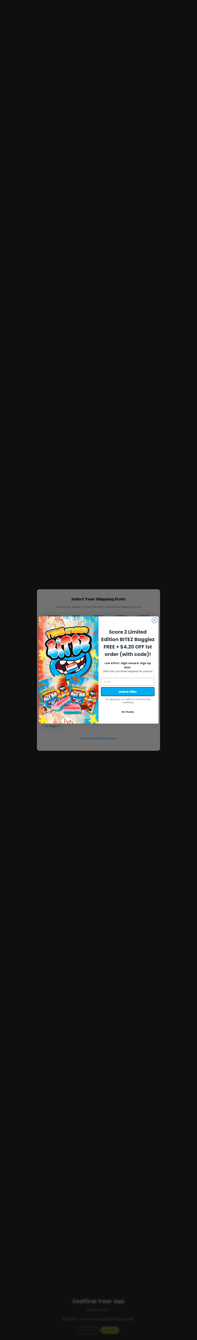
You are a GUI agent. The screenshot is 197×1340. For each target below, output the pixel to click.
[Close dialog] (154, 620)
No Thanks (128, 712)
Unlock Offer (128, 691)
